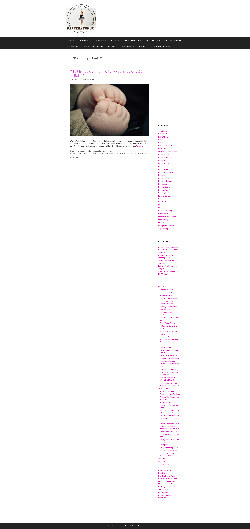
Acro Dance (162, 131)
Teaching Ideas (85, 40)
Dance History (163, 163)
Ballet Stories (163, 143)
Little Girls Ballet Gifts (168, 298)
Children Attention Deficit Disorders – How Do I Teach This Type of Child (169, 426)
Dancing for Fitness (165, 193)
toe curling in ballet (132, 153)
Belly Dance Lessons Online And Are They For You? (169, 363)
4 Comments (76, 157)
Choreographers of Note (167, 151)
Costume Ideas (101, 40)
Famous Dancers (164, 196)
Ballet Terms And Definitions (132, 40)
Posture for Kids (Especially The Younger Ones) (169, 404)
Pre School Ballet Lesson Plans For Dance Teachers (85, 46)
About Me (113, 40)
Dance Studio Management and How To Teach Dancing (169, 339)
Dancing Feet (107, 151)
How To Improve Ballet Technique (83, 153)
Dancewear (162, 184)
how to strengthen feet (118, 153)
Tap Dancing (163, 228)
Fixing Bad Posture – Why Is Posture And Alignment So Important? (170, 442)
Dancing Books (164, 187)
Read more (140, 146)
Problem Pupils (164, 220)
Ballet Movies (163, 137)
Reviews (71, 40)
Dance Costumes (164, 157)
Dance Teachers (97, 151)
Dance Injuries (76, 151)
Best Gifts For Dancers (168, 369)
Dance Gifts (162, 160)
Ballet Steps (162, 140)
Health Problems (164, 199)
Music (160, 208)
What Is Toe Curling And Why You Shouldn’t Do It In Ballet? (107, 73)
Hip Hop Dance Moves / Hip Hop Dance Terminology (164, 40)
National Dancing (165, 211)
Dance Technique (165, 181)
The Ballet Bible (166, 295)
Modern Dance (164, 205)
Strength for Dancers (166, 226)
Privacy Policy (165, 464)
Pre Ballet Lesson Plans (167, 217)
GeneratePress (137, 526)
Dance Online (163, 169)
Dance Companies (165, 154)
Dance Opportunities (166, 172)
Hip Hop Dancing (165, 202)
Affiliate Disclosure (167, 467)
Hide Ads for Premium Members (161, 46)
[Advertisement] (173, 84)
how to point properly (102, 153)
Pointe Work (163, 214)
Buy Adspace (142, 46)
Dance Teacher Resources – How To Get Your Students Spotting (168, 249)
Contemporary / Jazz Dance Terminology (120, 46)
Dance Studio (86, 151)
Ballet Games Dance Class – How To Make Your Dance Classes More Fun (170, 412)
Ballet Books (163, 134)
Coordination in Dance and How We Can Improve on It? (170, 434)
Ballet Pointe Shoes (167, 323)
